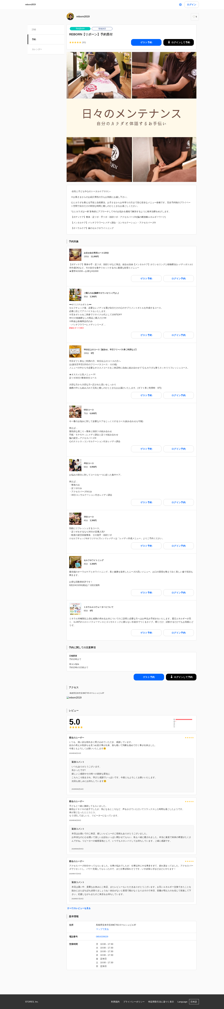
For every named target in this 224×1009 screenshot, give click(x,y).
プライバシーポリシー (134, 1001)
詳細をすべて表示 (76, 328)
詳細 (34, 29)
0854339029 (102, 936)
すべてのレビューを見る (79, 908)
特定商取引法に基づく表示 (161, 1001)
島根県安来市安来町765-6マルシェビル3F (87, 693)
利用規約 (115, 1001)
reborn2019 (30, 4)
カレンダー (37, 49)
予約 (34, 39)
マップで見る (102, 929)
